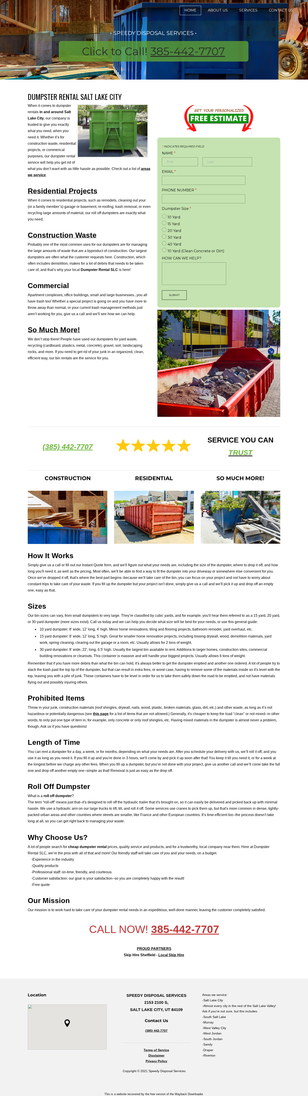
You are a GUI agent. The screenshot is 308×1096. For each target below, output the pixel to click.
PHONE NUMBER (179, 190)
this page (101, 714)
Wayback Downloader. (189, 1094)
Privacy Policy (156, 1061)
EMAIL (169, 172)
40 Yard (174, 244)
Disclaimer (156, 1055)
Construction (68, 478)
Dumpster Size (176, 209)
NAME (169, 153)
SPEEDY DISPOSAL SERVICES (153, 33)
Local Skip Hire (171, 955)
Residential (154, 478)
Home (190, 10)
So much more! (240, 478)
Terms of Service (156, 1050)
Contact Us (281, 10)
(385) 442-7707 (156, 1030)
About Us (218, 10)
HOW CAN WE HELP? (181, 258)
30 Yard (174, 237)
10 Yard (174, 217)
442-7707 (76, 447)
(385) (51, 447)
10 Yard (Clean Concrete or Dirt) (196, 251)
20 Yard (174, 231)
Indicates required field (183, 146)
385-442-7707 (187, 51)
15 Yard (174, 224)
